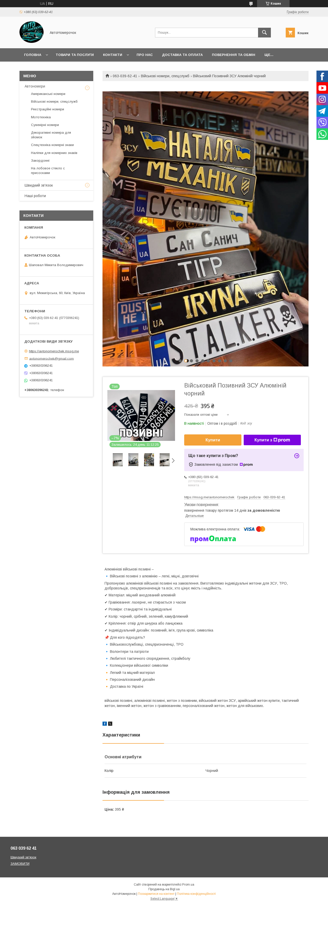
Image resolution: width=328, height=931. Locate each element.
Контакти (112, 55)
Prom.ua (188, 884)
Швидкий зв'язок (39, 185)
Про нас (145, 55)
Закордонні (40, 160)
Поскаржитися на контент (156, 894)
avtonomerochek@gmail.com (51, 358)
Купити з (263, 440)
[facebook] (104, 724)
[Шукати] (264, 32)
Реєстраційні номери (47, 109)
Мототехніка (41, 117)
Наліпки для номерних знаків (54, 153)
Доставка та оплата (182, 55)
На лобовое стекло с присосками (48, 170)
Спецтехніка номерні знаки (52, 145)
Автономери (35, 86)
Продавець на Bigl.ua (164, 889)
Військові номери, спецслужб (165, 76)
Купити (213, 440)
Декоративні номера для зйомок (51, 135)
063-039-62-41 (125, 76)
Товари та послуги (75, 55)
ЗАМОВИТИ (20, 864)
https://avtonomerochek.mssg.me (54, 351)
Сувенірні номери (45, 125)
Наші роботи (35, 196)
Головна (32, 55)
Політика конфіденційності (196, 894)
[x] (110, 724)
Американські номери (48, 94)
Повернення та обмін (233, 55)
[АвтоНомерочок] (31, 42)
